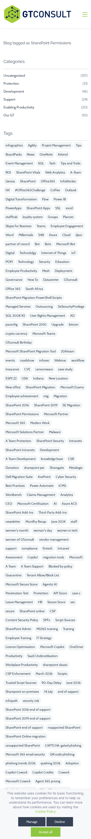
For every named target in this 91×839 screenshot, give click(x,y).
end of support (68, 691)
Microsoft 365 (15, 423)
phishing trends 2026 (20, 763)
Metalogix (76, 468)
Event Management (19, 163)
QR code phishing (62, 754)
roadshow (27, 360)
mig (46, 396)
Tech (52, 163)
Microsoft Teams (43, 333)
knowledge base (52, 459)
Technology (26, 262)
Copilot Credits (42, 772)
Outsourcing (44, 306)
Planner (68, 217)
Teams (41, 226)
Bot (37, 244)
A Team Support (32, 566)
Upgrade (58, 324)
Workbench (14, 495)
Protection (11, 83)
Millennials (26, 235)
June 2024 (58, 521)
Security (44, 262)
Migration (60, 396)
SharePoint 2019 (45, 405)
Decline (60, 822)
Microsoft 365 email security (25, 754)
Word (10, 235)
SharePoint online (32, 611)
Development (14, 91)
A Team (11, 566)
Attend (63, 154)
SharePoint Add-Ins (19, 512)
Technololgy (28, 253)
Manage (31, 822)
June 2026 (73, 683)
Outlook (70, 190)
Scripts (62, 674)
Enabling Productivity (19, 107)
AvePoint (44, 477)
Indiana (38, 378)
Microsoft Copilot (52, 647)
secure (10, 611)
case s (76, 593)
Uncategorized (14, 75)
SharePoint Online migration (26, 736)
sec (72, 602)
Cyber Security (66, 477)
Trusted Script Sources (21, 683)
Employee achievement (22, 396)
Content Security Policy (22, 620)
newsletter (13, 521)
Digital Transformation (21, 199)
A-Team (75, 172)
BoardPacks (14, 154)
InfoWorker (68, 181)
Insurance (12, 369)
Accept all (45, 832)
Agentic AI (50, 584)
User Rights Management (47, 315)
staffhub (12, 217)
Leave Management (19, 602)
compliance (30, 548)
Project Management (56, 145)
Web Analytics (55, 172)
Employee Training (18, 638)
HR (40, 602)
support (11, 548)
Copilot (33, 557)
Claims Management (41, 495)
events (10, 360)
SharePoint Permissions (22, 414)
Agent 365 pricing (47, 781)
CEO (9, 503)
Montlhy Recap (35, 521)
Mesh (46, 271)
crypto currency (16, 333)
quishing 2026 (50, 763)
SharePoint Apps (38, 208)
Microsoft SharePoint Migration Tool (31, 351)
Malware (55, 432)
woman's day (43, 530)
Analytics (66, 495)
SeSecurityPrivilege (71, 306)
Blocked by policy (60, 566)
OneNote (46, 154)
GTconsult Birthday (19, 342)
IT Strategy (44, 638)
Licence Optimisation (20, 647)
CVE (27, 369)
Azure (53, 235)
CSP (53, 611)
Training (68, 629)
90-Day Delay (51, 683)
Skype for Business (19, 226)
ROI (8, 172)
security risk (31, 701)
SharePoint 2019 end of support (28, 718)
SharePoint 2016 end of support (28, 709)
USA (25, 378)
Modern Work (39, 423)
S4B (41, 235)
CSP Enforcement (18, 674)
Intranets (75, 441)
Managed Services (18, 306)
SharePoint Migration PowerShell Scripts (34, 298)
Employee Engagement (67, 226)
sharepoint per (34, 468)
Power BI (60, 199)
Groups (53, 217)
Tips (78, 145)
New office (13, 387)
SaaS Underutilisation (43, 656)
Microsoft (76, 557)
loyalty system (33, 217)
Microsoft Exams (72, 387)
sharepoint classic (55, 665)
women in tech (67, 530)
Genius (10, 181)
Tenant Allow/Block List (43, 575)
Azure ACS (69, 503)
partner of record (18, 244)
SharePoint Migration (40, 387)
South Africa (34, 289)
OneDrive (76, 647)
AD (72, 315)
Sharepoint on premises (22, 691)
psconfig (12, 324)
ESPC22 (11, 378)
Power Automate (41, 486)
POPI (9, 262)
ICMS (62, 486)
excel (69, 208)
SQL (41, 163)
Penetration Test (17, 593)
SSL (58, 208)
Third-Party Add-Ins (52, 512)
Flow (45, 199)
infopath (12, 701)
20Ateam (67, 351)
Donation (12, 468)
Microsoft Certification (33, 503)
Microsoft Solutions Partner (25, 432)
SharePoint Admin (18, 629)
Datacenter (51, 280)
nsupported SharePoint (64, 727)
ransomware (44, 369)
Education (62, 262)
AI (55, 503)
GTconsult (70, 280)
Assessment (14, 557)
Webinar (60, 360)
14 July (48, 691)
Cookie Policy (45, 811)
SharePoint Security (50, 441)
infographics (14, 145)
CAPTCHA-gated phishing (63, 745)
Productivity (14, 656)
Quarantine (13, 575)
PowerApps (13, 208)
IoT (73, 253)
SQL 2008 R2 (15, 315)
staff (74, 521)
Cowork (64, 772)
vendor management (54, 539)
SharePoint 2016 (17, 405)
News (31, 154)
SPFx (46, 620)
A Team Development (21, 459)
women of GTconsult (20, 539)
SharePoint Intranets (20, 450)
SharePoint (28, 181)
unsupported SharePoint (23, 745)
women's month (17, 530)
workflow (77, 360)
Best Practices (15, 486)
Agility (32, 145)
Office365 (48, 181)
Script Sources (65, 620)
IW (8, 190)
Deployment (63, 271)
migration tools (53, 557)
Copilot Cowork (16, 772)
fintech (47, 548)
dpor (79, 235)
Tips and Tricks (70, 163)
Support (9, 99)
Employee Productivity (21, 271)
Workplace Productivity (22, 665)
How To (33, 280)
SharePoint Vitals (28, 172)
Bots (48, 244)
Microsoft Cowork (18, 781)
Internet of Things (53, 253)
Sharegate (57, 468)
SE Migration (71, 405)
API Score (60, 593)
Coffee (55, 190)
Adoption (72, 763)
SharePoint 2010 (34, 324)
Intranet (63, 548)
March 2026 (44, 674)
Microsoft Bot (65, 244)
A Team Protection (18, 441)
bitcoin (73, 324)
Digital (10, 253)
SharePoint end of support (24, 727)
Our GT (9, 115)
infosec (44, 360)
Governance (14, 280)
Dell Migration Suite (19, 477)
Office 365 (13, 289)
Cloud (66, 235)
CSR (71, 459)
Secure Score (56, 602)
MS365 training (47, 629)
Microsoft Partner (56, 414)
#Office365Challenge (30, 190)
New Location (58, 378)
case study (65, 369)
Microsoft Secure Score (22, 584)
